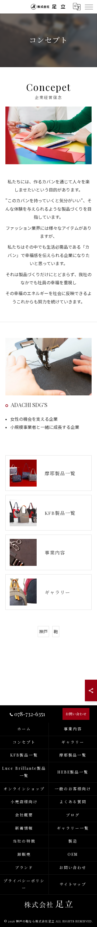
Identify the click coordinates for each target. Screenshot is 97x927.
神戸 (43, 631)
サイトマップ (73, 884)
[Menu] (88, 6)
